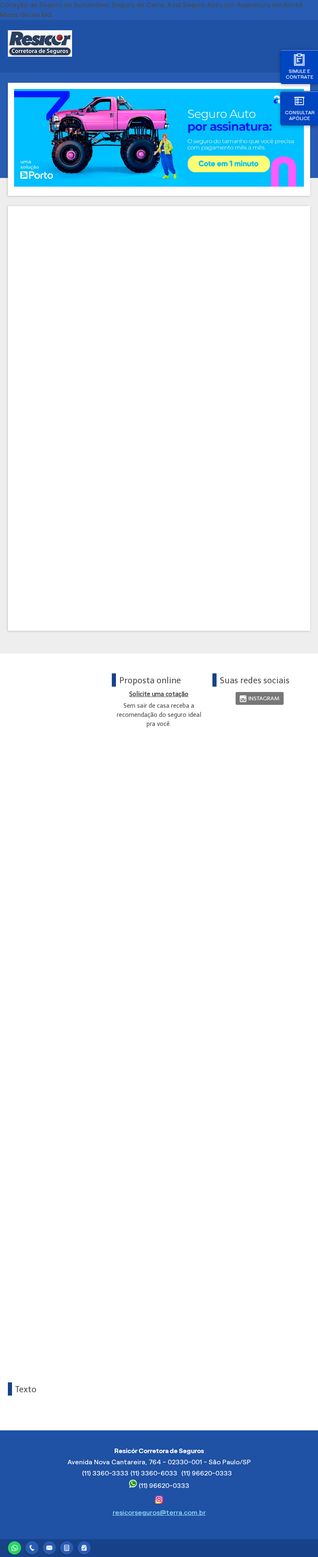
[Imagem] (159, 184)
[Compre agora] (84, 1547)
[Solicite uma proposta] (66, 1547)
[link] (260, 698)
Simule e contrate (299, 73)
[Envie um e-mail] (49, 1547)
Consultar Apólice (300, 115)
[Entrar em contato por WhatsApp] (14, 1547)
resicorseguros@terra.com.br (159, 1512)
